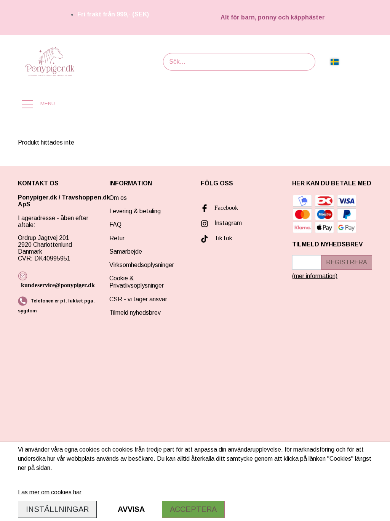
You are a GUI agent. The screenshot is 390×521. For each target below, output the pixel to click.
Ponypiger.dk (37, 197)
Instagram (228, 223)
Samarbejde (125, 251)
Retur (117, 238)
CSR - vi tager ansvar (138, 299)
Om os (118, 198)
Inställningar (57, 509)
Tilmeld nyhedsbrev (135, 312)
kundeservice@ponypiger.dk (58, 285)
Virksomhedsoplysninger (141, 265)
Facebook (226, 207)
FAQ (115, 224)
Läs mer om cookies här (50, 492)
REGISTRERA (346, 262)
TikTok (223, 238)
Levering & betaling (135, 211)
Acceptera (193, 509)
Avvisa (131, 509)
